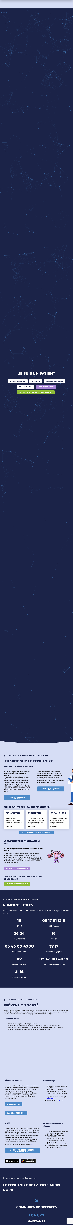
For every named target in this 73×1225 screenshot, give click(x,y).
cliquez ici (50, 1098)
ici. (32, 1144)
